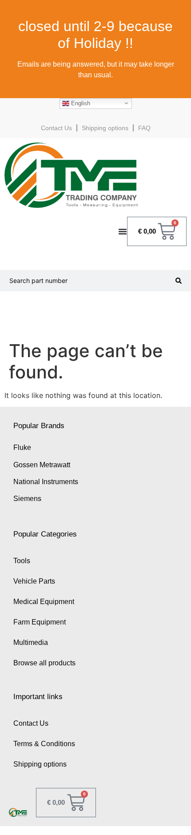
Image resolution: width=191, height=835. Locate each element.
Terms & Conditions (44, 744)
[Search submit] (178, 280)
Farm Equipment (39, 622)
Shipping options (105, 127)
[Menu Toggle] (122, 231)
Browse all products (44, 663)
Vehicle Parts (34, 581)
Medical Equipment (43, 601)
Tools (21, 561)
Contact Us (56, 127)
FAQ (144, 127)
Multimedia (30, 642)
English (79, 102)
